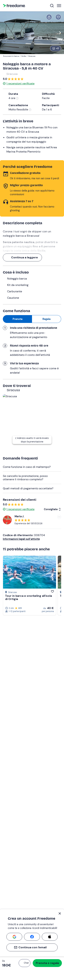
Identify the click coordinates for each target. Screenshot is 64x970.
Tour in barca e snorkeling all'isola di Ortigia (28, 597)
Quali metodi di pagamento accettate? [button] (28, 488)
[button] (24, 963)
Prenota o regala (47, 963)
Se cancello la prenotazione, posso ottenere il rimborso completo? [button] (25, 477)
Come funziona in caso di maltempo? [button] (27, 467)
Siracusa (12, 74)
